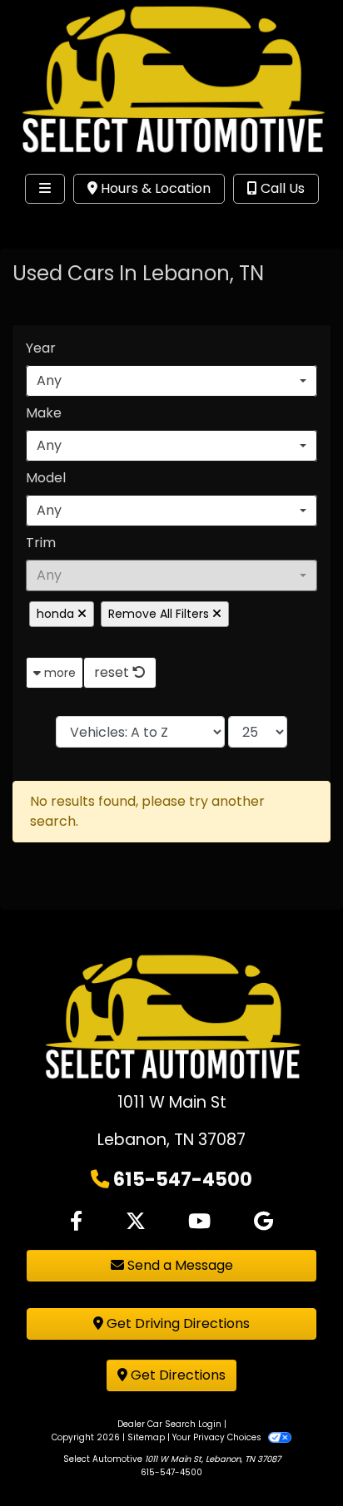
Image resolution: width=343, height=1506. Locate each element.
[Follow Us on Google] (263, 1222)
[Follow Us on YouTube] (199, 1222)
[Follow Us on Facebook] (76, 1222)
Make (44, 412)
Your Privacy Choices (218, 1437)
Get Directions (176, 1375)
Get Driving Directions (176, 1323)
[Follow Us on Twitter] (136, 1222)
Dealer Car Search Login (169, 1424)
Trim (41, 542)
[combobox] (171, 381)
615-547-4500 (182, 1179)
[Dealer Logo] (171, 82)
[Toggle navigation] (45, 189)
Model (46, 477)
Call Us (281, 188)
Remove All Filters (160, 613)
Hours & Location (154, 188)
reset (113, 672)
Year (41, 348)
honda (57, 613)
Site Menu (65, 223)
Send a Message (178, 1265)
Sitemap (146, 1437)
